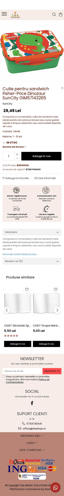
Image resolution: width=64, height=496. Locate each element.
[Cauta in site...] (54, 15)
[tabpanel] (32, 52)
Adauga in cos (41, 156)
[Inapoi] (61, 88)
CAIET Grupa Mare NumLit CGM (46, 326)
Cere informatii (46, 178)
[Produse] (5, 14)
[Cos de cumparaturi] (60, 15)
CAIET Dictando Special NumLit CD (17, 326)
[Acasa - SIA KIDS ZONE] (22, 14)
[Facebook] (32, 403)
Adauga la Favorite (17, 178)
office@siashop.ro (34, 428)
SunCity (7, 103)
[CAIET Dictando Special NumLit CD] (17, 303)
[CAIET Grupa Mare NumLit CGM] (46, 303)
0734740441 (34, 423)
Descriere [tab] (11, 232)
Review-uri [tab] (14, 261)
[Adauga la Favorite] (27, 289)
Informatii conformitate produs (20, 254)
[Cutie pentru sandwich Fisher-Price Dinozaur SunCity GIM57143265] (32, 52)
